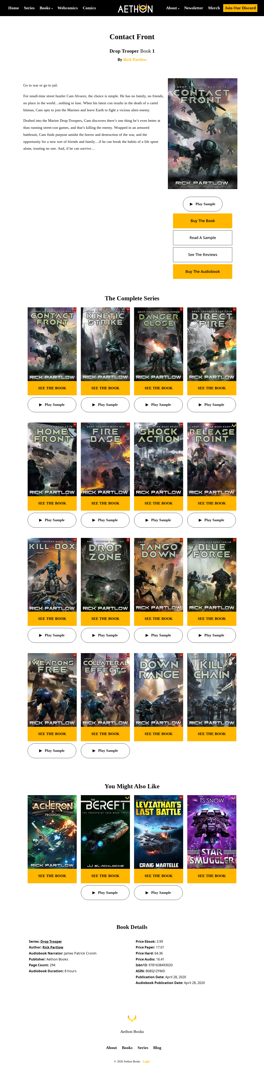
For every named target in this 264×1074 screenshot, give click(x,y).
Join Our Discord (240, 8)
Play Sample (204, 204)
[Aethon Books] (135, 8)
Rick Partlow (135, 59)
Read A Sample (203, 237)
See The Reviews (202, 254)
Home (13, 8)
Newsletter (193, 8)
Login (146, 1061)
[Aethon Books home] (132, 1019)
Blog (157, 1047)
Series (29, 8)
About (171, 8)
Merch (214, 8)
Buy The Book (203, 220)
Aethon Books (132, 1031)
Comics (89, 8)
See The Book (52, 388)
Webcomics (68, 8)
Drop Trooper (51, 941)
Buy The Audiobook (202, 271)
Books (45, 8)
